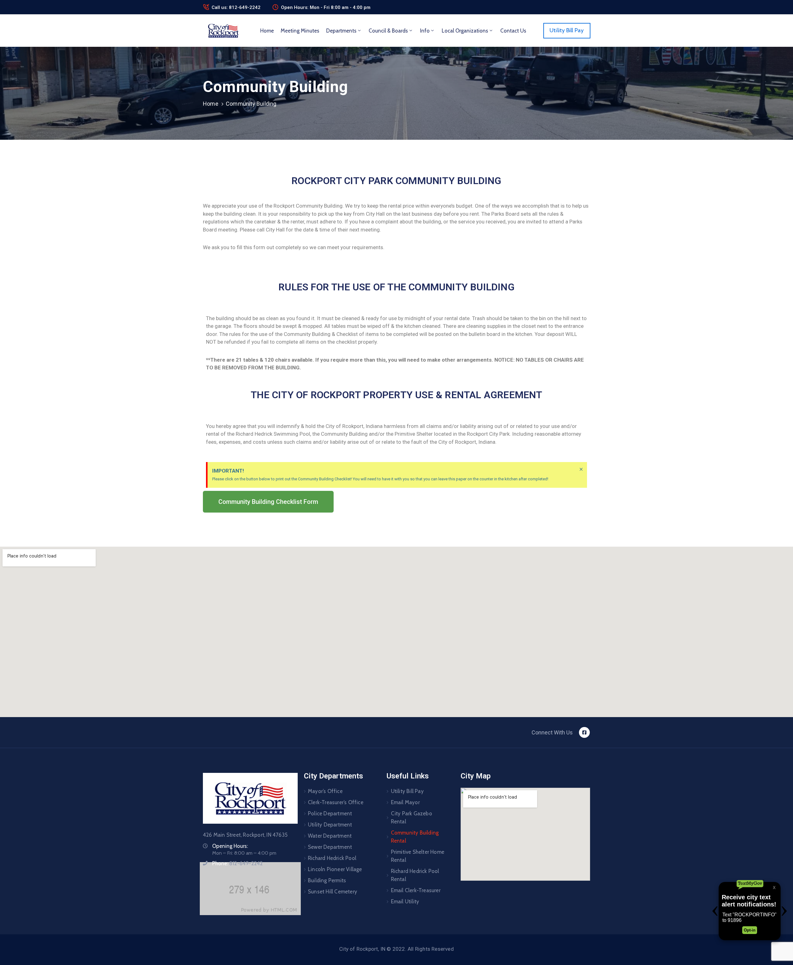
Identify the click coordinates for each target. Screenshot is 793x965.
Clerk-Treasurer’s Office (335, 802)
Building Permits (327, 880)
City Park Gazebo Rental (411, 817)
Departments (341, 31)
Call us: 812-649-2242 (236, 7)
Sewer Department (330, 847)
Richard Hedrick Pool (332, 858)
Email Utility (405, 901)
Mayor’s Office (325, 791)
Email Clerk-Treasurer (415, 890)
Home (267, 31)
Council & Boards (388, 31)
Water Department (330, 836)
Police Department (330, 813)
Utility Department (330, 825)
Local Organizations (465, 31)
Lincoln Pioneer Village (335, 869)
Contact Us (513, 31)
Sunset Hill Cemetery (332, 891)
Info (425, 31)
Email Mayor (405, 802)
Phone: (237, 863)
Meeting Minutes (300, 31)
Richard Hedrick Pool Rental (415, 875)
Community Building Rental (415, 837)
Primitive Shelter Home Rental (417, 856)
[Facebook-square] (584, 732)
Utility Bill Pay (407, 791)
